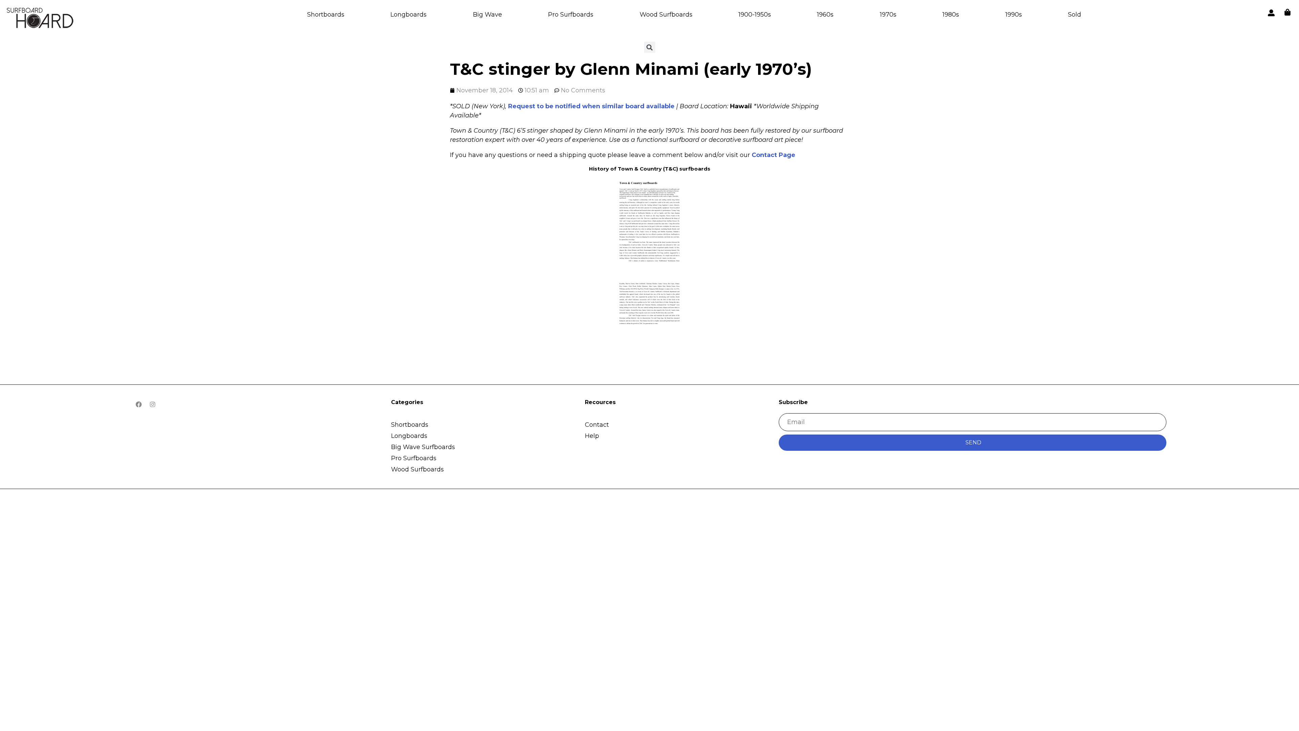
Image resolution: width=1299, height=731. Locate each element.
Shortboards (325, 14)
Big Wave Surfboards (423, 447)
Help (592, 436)
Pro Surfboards (570, 14)
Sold (1074, 14)
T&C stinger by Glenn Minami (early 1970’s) (631, 69)
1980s (950, 14)
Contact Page (773, 155)
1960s (825, 14)
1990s (1013, 14)
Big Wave (487, 14)
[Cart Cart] (1287, 12)
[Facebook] (139, 404)
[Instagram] (152, 404)
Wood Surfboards (666, 14)
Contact (597, 424)
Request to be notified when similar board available (591, 106)
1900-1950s (754, 14)
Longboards (408, 14)
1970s (888, 14)
